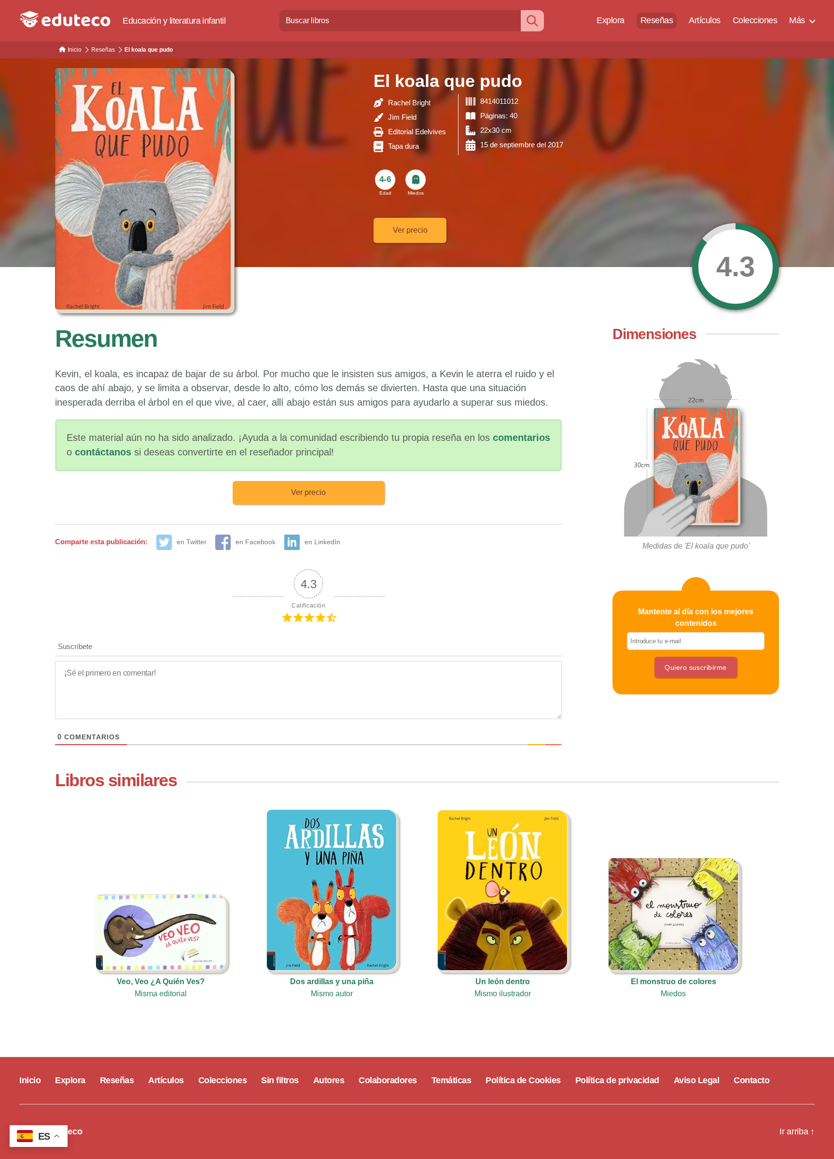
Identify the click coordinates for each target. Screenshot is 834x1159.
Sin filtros (280, 1080)
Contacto (751, 1080)
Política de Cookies (523, 1080)
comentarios (521, 437)
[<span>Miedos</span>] (415, 180)
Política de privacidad (617, 1080)
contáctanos (103, 452)
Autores (329, 1080)
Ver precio (410, 230)
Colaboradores (388, 1080)
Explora (611, 20)
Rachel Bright (409, 103)
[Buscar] (532, 20)
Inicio (30, 1080)
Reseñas (656, 20)
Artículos (705, 20)
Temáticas (451, 1080)
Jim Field (402, 117)
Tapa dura (403, 146)
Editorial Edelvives (417, 131)
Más (797, 20)
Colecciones (755, 20)
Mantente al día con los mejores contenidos (695, 617)
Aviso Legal (697, 1080)
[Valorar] (735, 266)
